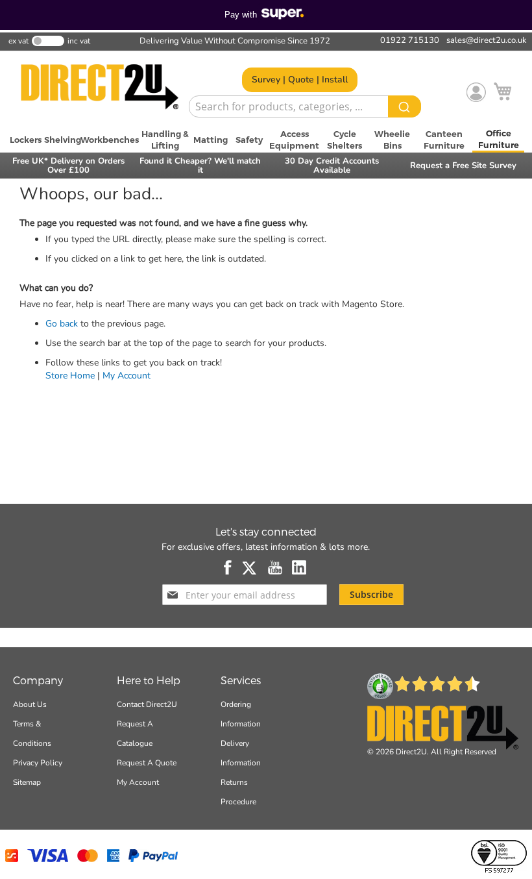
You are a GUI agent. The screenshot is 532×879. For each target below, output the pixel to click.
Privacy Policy (37, 763)
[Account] (476, 92)
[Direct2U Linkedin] (299, 567)
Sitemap (27, 782)
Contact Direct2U (147, 704)
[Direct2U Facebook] (228, 567)
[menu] (266, 140)
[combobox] (305, 106)
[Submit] (404, 106)
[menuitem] (26, 140)
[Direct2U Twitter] (250, 567)
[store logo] (99, 87)
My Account (127, 375)
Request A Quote (146, 763)
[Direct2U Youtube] (275, 567)
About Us (30, 704)
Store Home (70, 375)
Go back (61, 323)
